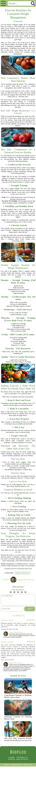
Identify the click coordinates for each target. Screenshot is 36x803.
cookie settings (16, 764)
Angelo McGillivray (22, 759)
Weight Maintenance (22, 573)
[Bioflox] (18, 752)
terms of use (27, 764)
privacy (6, 764)
